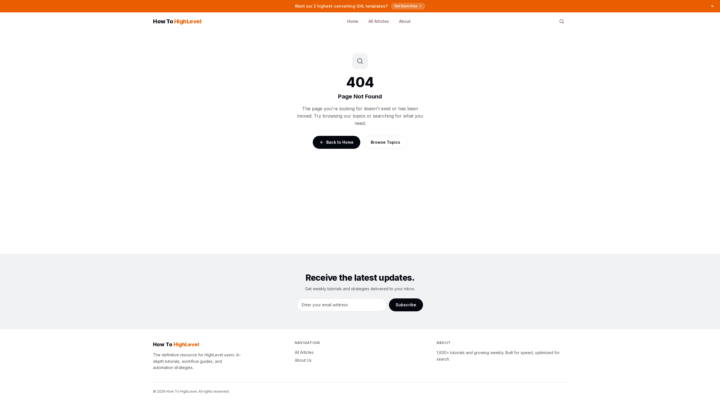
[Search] (561, 21)
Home (352, 21)
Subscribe (406, 304)
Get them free (405, 6)
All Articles (378, 21)
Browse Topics (385, 142)
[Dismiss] (712, 6)
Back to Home (340, 142)
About (405, 21)
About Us (303, 360)
